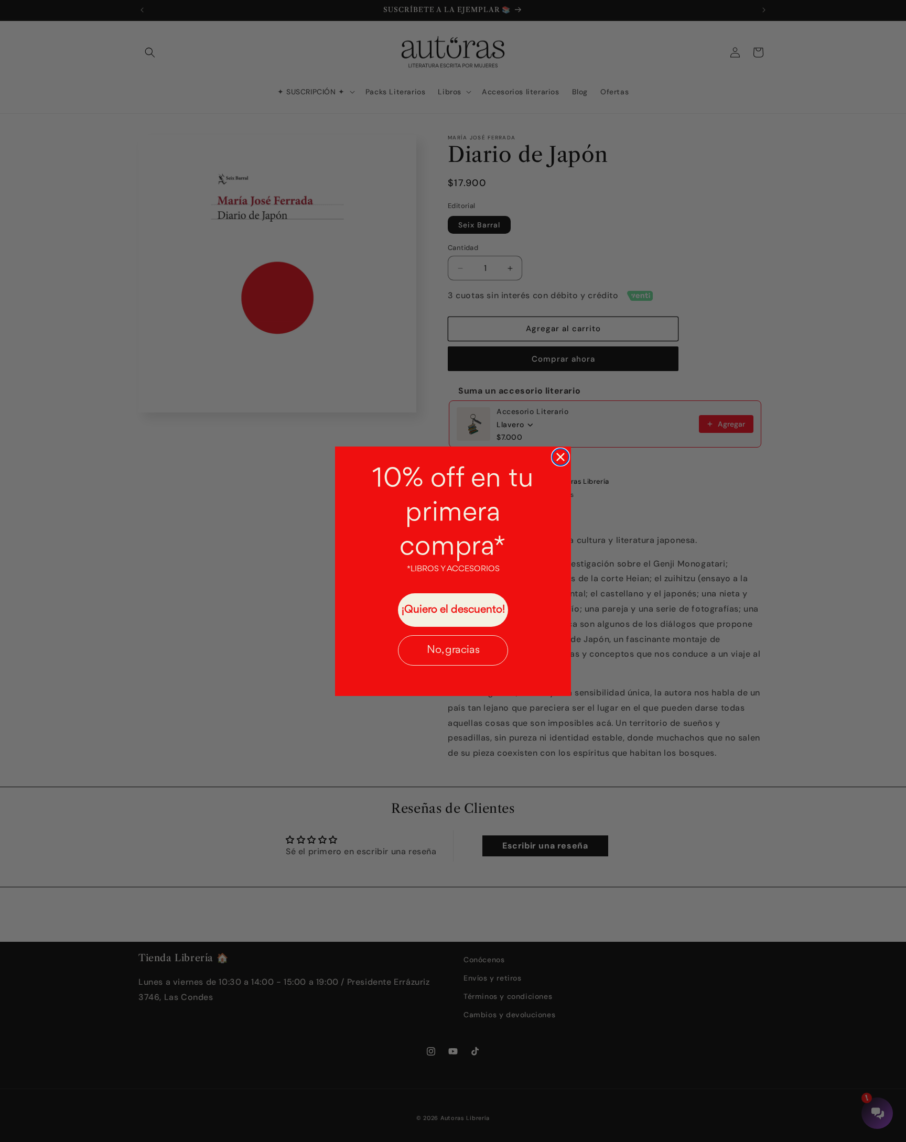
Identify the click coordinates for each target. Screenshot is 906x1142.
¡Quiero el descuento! (453, 609)
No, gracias (453, 650)
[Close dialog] (560, 457)
